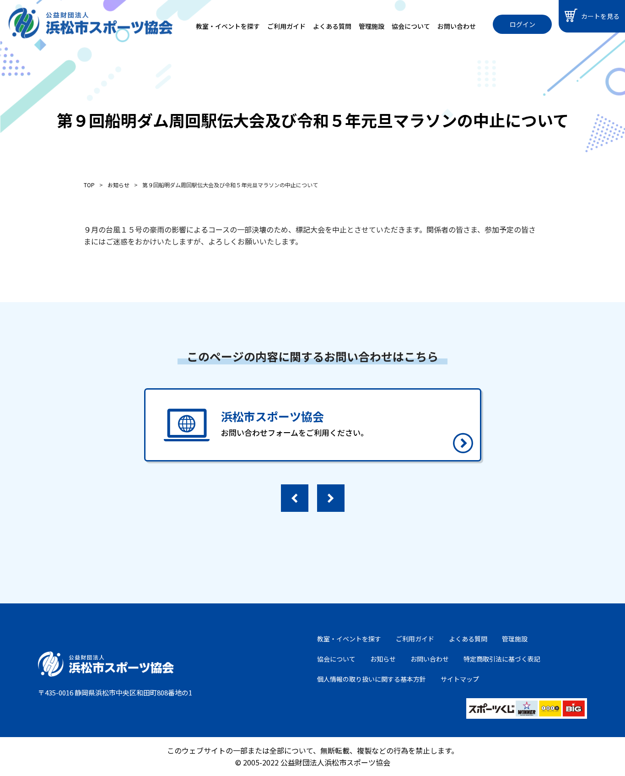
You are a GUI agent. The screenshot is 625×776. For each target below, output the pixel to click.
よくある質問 (332, 26)
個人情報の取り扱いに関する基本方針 (371, 679)
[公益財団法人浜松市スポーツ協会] (90, 23)
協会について (411, 26)
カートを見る (600, 16)
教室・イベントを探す (228, 26)
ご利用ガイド (286, 26)
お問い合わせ (456, 26)
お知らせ (383, 658)
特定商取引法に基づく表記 (501, 658)
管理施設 (371, 26)
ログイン (522, 24)
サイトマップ (460, 679)
